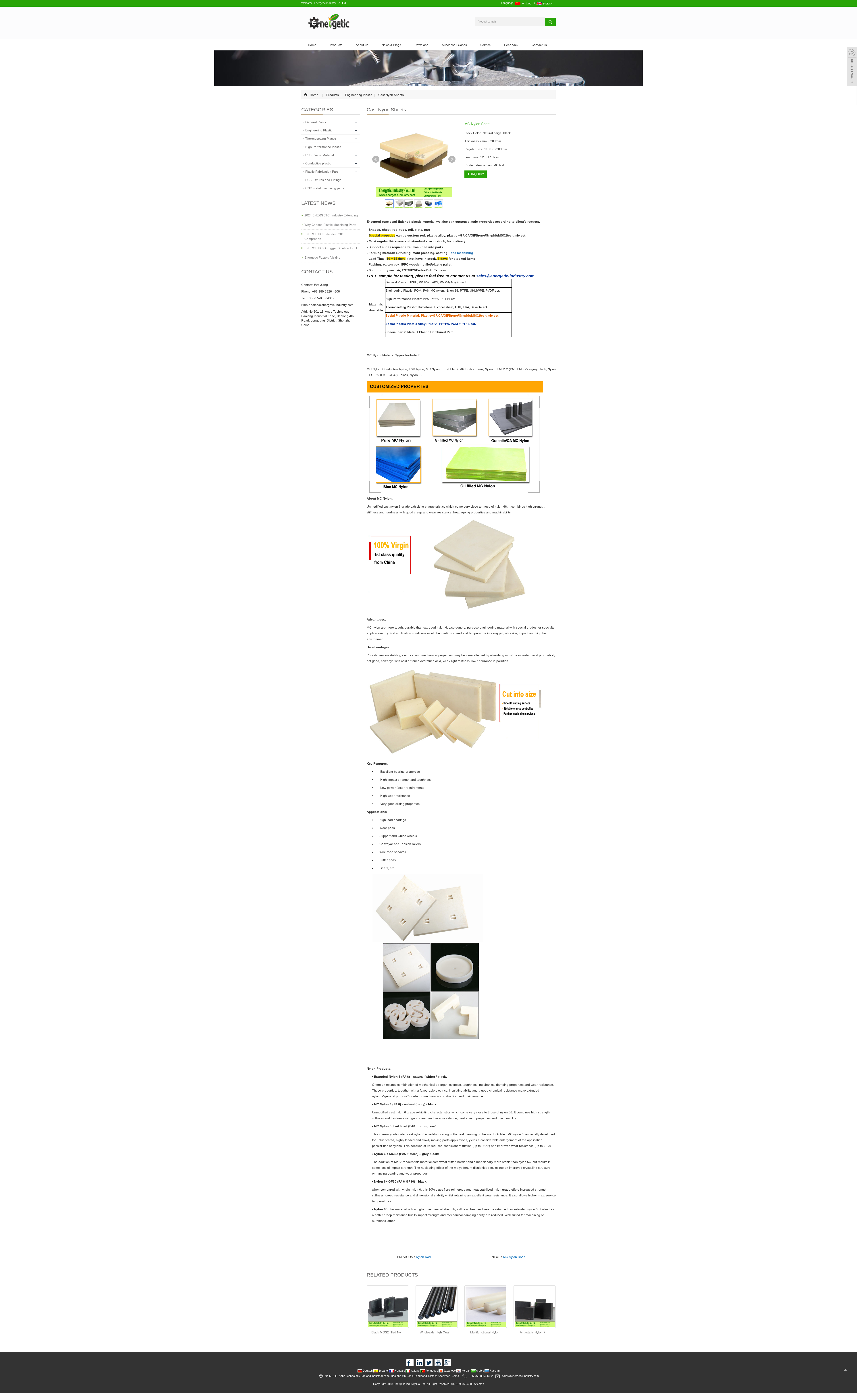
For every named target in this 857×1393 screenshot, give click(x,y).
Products (336, 45)
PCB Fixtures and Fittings (323, 180)
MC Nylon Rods (514, 1257)
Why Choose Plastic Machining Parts (330, 224)
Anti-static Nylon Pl (533, 1332)
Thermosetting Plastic (320, 138)
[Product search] (550, 22)
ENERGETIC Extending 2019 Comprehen (324, 236)
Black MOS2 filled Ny (386, 1332)
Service (485, 45)
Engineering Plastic (358, 95)
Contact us (539, 45)
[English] (544, 3)
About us (362, 45)
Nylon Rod (423, 1257)
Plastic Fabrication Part (321, 171)
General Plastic (316, 122)
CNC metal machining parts (324, 188)
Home (312, 45)
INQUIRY (477, 174)
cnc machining (462, 253)
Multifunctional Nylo (484, 1332)
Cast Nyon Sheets (390, 95)
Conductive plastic (318, 163)
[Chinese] (523, 3)
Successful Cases (454, 45)
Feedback (511, 45)
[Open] (852, 67)
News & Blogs (391, 45)
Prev (375, 159)
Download (421, 45)
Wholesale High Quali (435, 1332)
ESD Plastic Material (319, 155)
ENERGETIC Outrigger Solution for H (330, 248)
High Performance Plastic (323, 147)
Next (452, 159)
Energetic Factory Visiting (322, 257)
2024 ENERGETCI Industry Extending (331, 215)
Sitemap (479, 1384)
